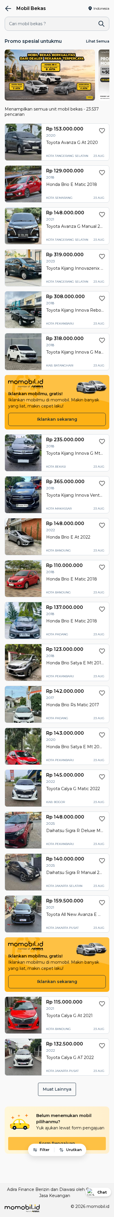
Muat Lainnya (57, 1089)
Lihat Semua (97, 41)
